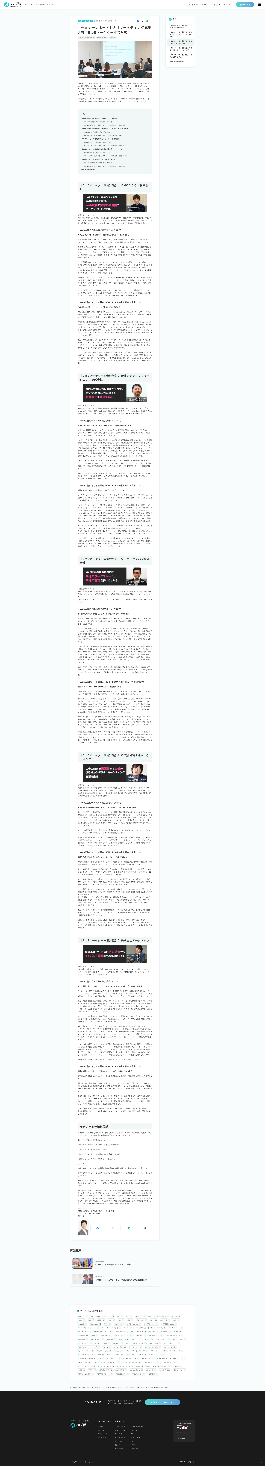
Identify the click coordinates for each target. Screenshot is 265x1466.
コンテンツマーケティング (87, 37)
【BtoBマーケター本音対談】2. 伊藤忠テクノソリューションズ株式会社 (104, 128)
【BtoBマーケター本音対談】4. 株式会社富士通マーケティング (101, 149)
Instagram (181, 1438)
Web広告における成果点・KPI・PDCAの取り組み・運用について (107, 125)
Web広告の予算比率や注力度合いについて (99, 122)
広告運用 (113, 37)
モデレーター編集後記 (88, 169)
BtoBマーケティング (115, 1387)
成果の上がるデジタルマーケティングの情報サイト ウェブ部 (90, 1387)
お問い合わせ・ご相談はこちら (162, 1402)
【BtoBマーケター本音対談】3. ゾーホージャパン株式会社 (100, 139)
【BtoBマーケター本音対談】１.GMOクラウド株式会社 (99, 118)
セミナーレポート (103, 37)
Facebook (180, 1433)
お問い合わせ (245, 5)
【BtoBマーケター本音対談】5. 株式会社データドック (98, 159)
